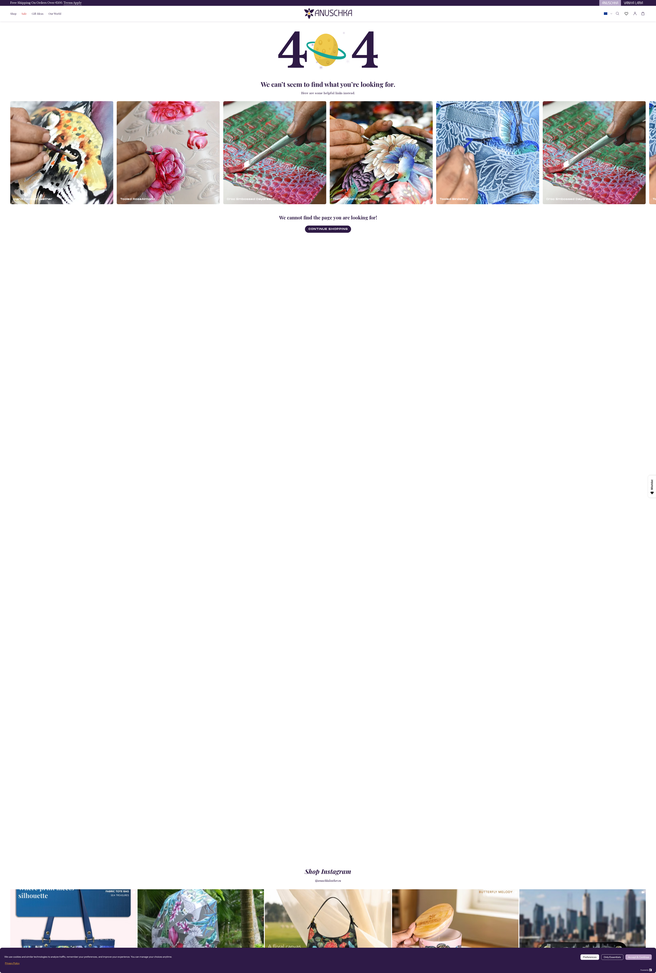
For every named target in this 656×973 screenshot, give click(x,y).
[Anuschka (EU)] (328, 13)
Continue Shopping (328, 229)
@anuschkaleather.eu (328, 880)
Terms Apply (73, 2)
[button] (37, 13)
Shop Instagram (328, 871)
